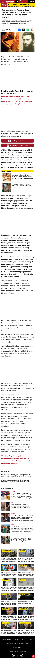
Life (12, 502)
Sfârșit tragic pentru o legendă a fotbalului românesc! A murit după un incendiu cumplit (16, 480)
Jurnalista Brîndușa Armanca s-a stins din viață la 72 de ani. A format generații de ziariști (8, 618)
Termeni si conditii (19, 639)
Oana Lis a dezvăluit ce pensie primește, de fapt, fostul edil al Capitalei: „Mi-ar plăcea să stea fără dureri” (21, 507)
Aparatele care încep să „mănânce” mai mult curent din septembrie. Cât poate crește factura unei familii (9, 589)
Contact (31, 639)
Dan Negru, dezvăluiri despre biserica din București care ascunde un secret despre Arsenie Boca (22, 185)
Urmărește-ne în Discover (19, 141)
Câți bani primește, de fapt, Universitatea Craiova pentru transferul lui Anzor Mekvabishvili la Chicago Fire (9, 574)
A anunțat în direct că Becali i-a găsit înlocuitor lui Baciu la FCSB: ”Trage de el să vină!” (26, 618)
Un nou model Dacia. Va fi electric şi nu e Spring (26, 602)
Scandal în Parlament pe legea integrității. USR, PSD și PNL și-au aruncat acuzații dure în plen (9, 560)
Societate (13, 491)
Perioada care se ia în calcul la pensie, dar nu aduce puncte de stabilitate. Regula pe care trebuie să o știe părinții (15, 475)
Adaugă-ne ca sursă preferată (19, 145)
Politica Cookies (6, 639)
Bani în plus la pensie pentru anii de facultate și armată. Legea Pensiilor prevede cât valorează (9, 632)
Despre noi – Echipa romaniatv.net (17, 643)
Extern (13, 513)
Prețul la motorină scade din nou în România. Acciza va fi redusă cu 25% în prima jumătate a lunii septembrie (21, 5)
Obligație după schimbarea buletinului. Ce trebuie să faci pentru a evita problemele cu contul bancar (26, 574)
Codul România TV (17, 647)
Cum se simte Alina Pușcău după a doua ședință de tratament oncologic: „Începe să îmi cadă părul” (22, 539)
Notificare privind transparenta (17, 651)
